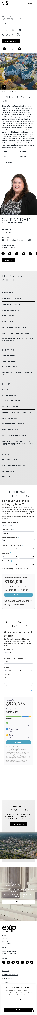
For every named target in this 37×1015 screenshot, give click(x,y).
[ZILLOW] (31, 962)
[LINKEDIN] (16, 253)
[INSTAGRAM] (3, 253)
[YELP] (23, 253)
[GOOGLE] (9, 253)
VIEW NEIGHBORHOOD (18, 824)
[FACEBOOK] (3, 962)
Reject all (18, 1000)
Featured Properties (10, 974)
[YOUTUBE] (17, 962)
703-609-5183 (11, 953)
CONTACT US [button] (18, 901)
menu (30, 4)
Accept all (18, 1009)
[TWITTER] (30, 253)
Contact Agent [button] (9, 260)
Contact (5, 982)
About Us (5, 970)
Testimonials (7, 978)
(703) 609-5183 (7, 232)
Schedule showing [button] (10, 41)
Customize (18, 1005)
